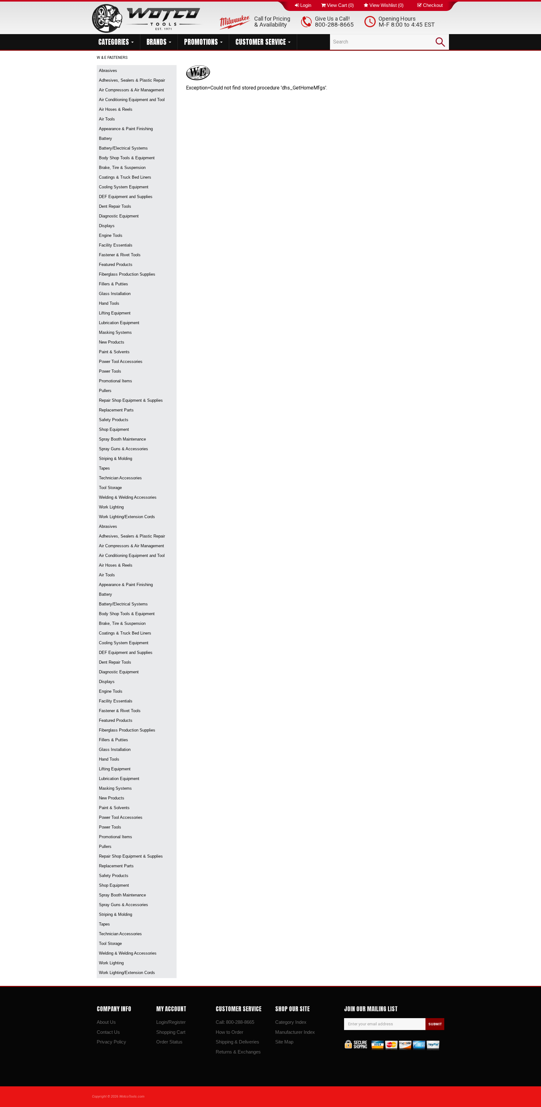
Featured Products (115, 264)
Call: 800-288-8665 (235, 1022)
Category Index (291, 1022)
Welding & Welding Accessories (128, 497)
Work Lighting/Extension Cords (127, 516)
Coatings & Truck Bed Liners (125, 177)
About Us (106, 1022)
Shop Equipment (114, 429)
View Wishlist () (386, 5)
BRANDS (157, 42)
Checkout (433, 5)
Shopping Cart (170, 1032)
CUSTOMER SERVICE (261, 42)
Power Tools (110, 371)
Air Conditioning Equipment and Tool (132, 99)
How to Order (229, 1032)
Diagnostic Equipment (119, 216)
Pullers (105, 390)
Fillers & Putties (113, 284)
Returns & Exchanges (238, 1051)
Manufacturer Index (295, 1032)
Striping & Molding (115, 458)
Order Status (169, 1041)
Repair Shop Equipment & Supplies (131, 400)
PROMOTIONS (201, 42)
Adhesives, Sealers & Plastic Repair (132, 80)
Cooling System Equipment (123, 187)
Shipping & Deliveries (237, 1041)
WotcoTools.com (131, 1096)
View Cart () (340, 5)
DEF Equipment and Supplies (125, 196)
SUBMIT (435, 1024)
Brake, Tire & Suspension (122, 167)
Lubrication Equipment (119, 322)
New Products (111, 342)
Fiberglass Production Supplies (127, 274)
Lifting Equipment (115, 313)
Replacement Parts (116, 410)
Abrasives (108, 70)
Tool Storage (110, 487)
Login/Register (171, 1022)
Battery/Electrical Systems (123, 148)
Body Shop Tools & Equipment (127, 158)
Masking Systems (115, 332)
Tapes (104, 468)
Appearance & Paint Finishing (126, 128)
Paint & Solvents (114, 351)
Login (305, 5)
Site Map (284, 1041)
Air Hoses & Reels (115, 109)
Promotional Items (115, 381)
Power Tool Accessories (120, 361)
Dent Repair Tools (115, 206)
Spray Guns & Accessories (123, 448)
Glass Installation (115, 293)
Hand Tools (109, 303)
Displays (107, 225)
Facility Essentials (115, 245)
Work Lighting (111, 507)
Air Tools (107, 119)
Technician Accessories (120, 478)
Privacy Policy (111, 1041)
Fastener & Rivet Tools (120, 255)
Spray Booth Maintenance (122, 439)
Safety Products (113, 419)
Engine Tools (110, 235)
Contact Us (108, 1032)
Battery (105, 138)
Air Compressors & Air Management (131, 90)
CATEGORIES (114, 42)
